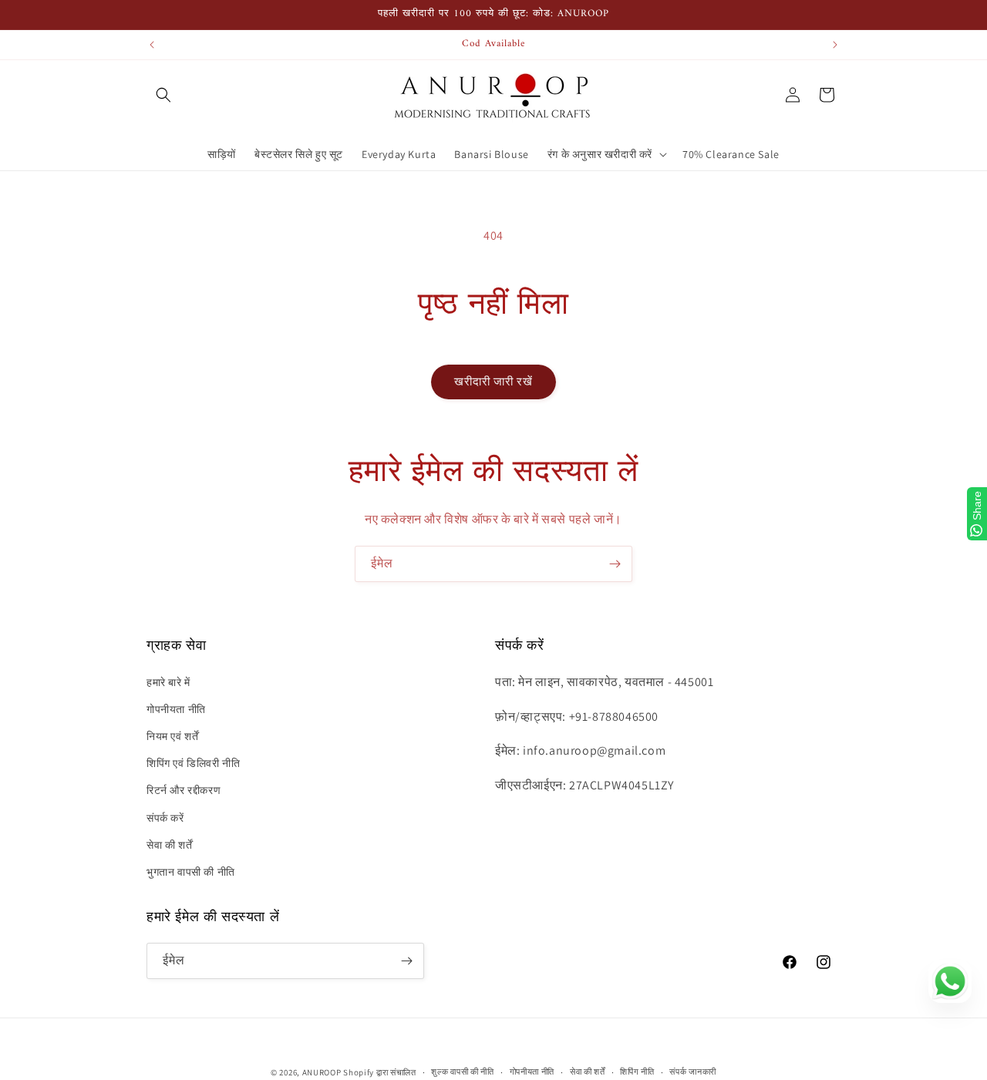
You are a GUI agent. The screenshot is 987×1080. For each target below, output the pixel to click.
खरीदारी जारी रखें (493, 381)
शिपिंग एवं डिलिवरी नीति (193, 763)
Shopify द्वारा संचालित (379, 1072)
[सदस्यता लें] (615, 564)
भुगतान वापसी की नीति (191, 872)
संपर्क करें (165, 818)
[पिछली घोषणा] (152, 44)
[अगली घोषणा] (835, 44)
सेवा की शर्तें (169, 845)
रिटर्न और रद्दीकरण (184, 790)
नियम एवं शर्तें (172, 736)
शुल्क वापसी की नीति (462, 1071)
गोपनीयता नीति (176, 709)
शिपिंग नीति (637, 1071)
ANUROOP (322, 1072)
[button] (163, 95)
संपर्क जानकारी (692, 1071)
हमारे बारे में (168, 682)
